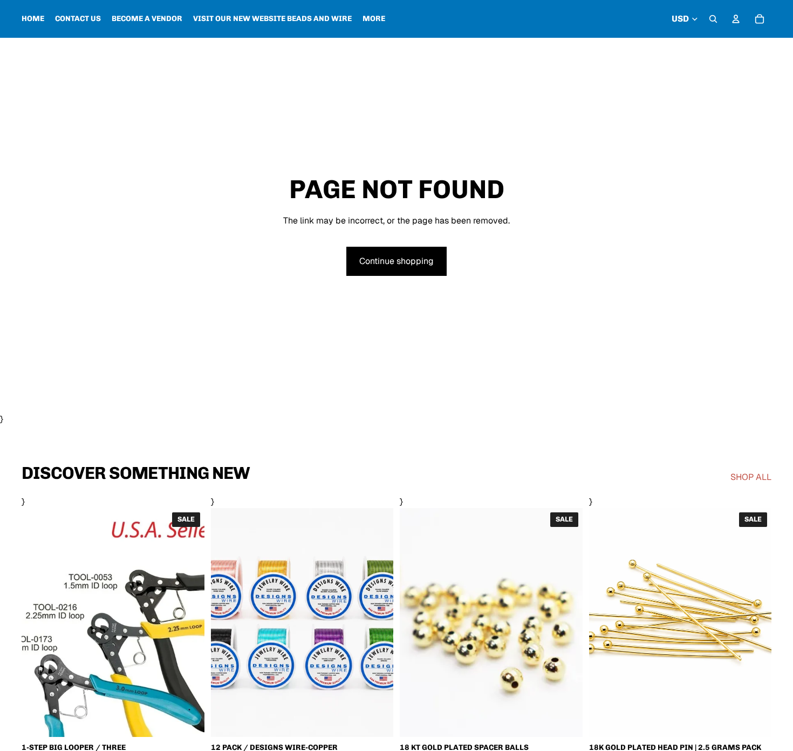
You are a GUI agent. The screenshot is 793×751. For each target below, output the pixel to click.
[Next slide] (377, 622)
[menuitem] (374, 19)
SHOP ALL (750, 477)
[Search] (713, 19)
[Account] (736, 19)
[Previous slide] (227, 622)
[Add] (754, 720)
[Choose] (187, 720)
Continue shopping (396, 261)
